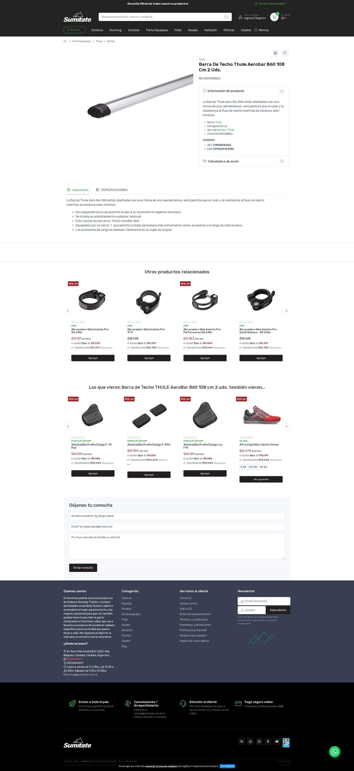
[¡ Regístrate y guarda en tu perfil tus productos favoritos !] (285, 53)
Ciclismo (97, 30)
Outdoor (134, 30)
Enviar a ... (76, 29)
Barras (111, 41)
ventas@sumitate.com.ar (82, 674)
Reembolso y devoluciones (195, 624)
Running (116, 30)
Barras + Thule (226, 130)
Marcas (264, 30)
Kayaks (193, 30)
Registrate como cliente (194, 641)
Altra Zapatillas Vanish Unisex (259, 444)
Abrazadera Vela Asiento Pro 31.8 (146, 331)
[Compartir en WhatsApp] (276, 53)
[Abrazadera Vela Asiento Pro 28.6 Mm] (93, 299)
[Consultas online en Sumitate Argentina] (241, 741)
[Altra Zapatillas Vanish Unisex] (261, 415)
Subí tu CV (186, 608)
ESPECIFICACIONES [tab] (114, 190)
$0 (285, 17)
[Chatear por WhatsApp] (334, 751)
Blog (124, 646)
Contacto (185, 598)
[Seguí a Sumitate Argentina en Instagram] (259, 741)
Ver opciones (261, 479)
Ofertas (229, 30)
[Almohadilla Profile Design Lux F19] (205, 415)
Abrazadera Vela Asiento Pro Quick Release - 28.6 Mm (258, 331)
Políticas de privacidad (193, 630)
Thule (99, 41)
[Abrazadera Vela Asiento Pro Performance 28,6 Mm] (205, 299)
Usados (246, 30)
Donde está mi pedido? (272, 3)
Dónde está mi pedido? (193, 635)
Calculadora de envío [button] (223, 161)
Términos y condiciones (194, 619)
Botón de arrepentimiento (195, 614)
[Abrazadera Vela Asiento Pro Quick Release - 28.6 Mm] (261, 299)
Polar (178, 30)
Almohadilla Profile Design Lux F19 (203, 446)
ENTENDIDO (227, 766)
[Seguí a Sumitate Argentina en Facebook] (268, 741)
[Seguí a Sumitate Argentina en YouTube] (277, 741)
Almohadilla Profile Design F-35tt (148, 444)
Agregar (93, 358)
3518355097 (75, 659)
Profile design (81, 441)
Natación (210, 30)
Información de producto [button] (226, 91)
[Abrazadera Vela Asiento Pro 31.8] (149, 299)
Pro (73, 325)
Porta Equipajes (157, 30)
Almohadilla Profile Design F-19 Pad (91, 446)
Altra (243, 441)
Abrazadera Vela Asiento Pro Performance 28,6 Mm (202, 331)
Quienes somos (189, 603)
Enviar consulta (83, 567)
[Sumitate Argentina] (77, 17)
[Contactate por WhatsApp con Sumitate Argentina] (250, 741)
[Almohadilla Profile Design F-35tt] (149, 415)
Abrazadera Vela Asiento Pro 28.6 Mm (90, 331)
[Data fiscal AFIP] (286, 742)
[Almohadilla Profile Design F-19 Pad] (93, 415)
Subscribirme (278, 610)
